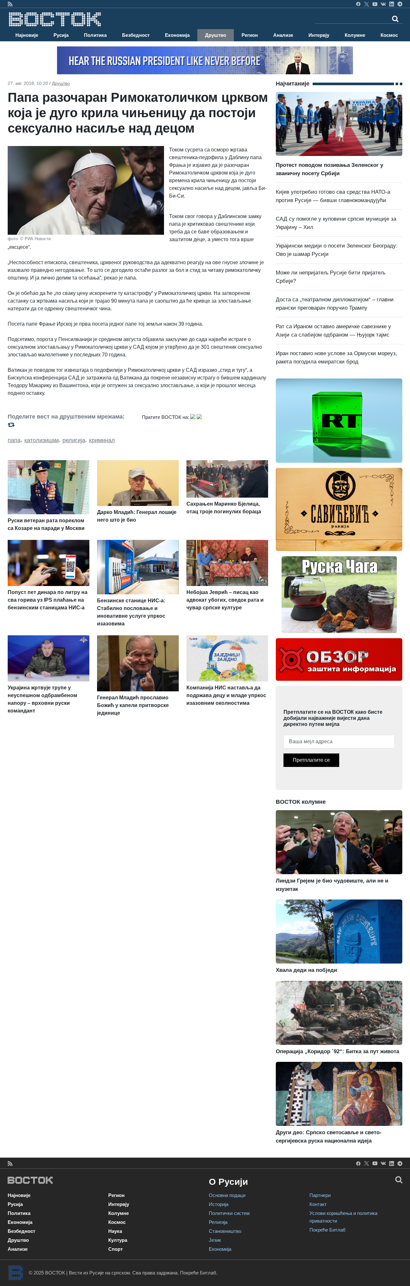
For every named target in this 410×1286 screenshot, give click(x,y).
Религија (218, 1222)
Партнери (320, 1195)
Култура (117, 1240)
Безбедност (136, 35)
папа (14, 440)
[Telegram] (400, 4)
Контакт (318, 1204)
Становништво (225, 1231)
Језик (215, 1240)
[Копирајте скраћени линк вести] (71, 424)
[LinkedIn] (391, 4)
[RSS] (10, 4)
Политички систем (229, 1213)
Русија (61, 35)
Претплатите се (311, 760)
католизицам (41, 440)
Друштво (215, 35)
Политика (95, 35)
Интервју (318, 35)
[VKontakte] (383, 4)
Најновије (26, 35)
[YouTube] (375, 4)
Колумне (355, 35)
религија (73, 440)
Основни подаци (227, 1195)
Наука (115, 1231)
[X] (366, 4)
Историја (218, 1204)
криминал (102, 440)
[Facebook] (358, 4)
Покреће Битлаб (327, 1230)
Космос (389, 35)
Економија (177, 35)
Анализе (283, 35)
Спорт (115, 1249)
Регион (250, 35)
